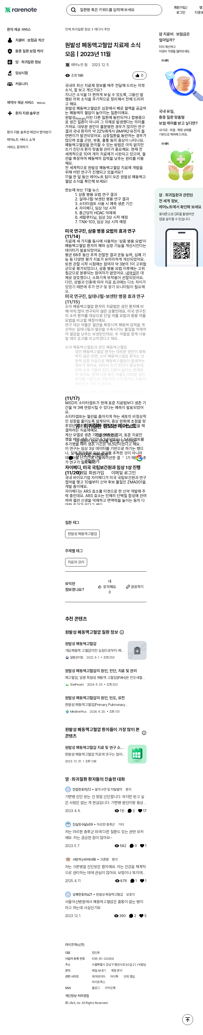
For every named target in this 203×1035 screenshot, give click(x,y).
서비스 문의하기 (17, 147)
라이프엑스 (98, 982)
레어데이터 (98, 976)
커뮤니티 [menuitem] (21, 84)
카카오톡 (110, 988)
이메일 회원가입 (90, 472)
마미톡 (114, 976)
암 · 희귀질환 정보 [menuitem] (28, 62)
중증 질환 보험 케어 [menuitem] (29, 51)
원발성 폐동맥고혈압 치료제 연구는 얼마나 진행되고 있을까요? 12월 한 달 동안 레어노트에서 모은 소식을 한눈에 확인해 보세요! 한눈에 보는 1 (95, 754)
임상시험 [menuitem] (21, 73)
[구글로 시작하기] (140, 458)
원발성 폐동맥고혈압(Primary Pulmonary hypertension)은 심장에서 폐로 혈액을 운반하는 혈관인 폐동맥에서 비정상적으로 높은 (105, 704)
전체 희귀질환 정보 (77, 29)
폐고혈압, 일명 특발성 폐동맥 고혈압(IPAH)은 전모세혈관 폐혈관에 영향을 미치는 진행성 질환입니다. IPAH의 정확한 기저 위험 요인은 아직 (105, 677)
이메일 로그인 (123, 472)
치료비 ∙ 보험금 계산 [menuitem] (29, 40)
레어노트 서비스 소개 (21, 140)
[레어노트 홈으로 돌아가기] (21, 10)
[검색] (73, 10)
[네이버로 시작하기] (123, 458)
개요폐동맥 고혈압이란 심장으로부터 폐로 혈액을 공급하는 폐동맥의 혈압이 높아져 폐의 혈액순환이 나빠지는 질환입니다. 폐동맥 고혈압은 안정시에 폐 (95, 650)
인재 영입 (129, 976)
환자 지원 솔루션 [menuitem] (27, 113)
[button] (121, 632)
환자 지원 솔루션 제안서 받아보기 (29, 132)
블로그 (96, 988)
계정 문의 (116, 970)
